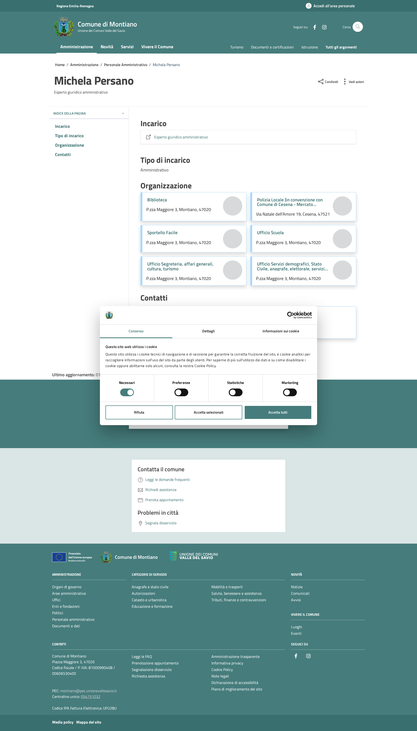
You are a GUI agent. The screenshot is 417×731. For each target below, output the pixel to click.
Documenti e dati (66, 626)
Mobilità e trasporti (227, 587)
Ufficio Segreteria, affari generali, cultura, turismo (180, 266)
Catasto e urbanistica (149, 600)
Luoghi (296, 627)
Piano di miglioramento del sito (236, 689)
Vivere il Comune (157, 46)
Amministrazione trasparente (235, 656)
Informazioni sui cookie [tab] (281, 331)
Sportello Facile (162, 232)
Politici (57, 613)
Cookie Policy (222, 669)
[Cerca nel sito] (358, 27)
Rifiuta (139, 412)
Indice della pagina (69, 113)
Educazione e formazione (152, 606)
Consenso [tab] (136, 331)
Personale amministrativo (73, 619)
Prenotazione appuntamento (155, 663)
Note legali (220, 676)
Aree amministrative (69, 593)
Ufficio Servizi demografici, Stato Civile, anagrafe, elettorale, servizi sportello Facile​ (291, 266)
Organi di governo (66, 587)
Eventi (296, 633)
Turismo (236, 47)
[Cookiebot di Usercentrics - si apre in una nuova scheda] (291, 315)
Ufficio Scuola (270, 232)
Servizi (127, 46)
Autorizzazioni (143, 593)
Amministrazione (76, 46)
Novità (107, 46)
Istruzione (309, 47)
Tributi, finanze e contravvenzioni (238, 600)
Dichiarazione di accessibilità (234, 682)
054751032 (90, 696)
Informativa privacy (227, 663)
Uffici (56, 600)
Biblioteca (157, 199)
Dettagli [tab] (208, 331)
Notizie (297, 587)
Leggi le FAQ (142, 656)
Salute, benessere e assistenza (236, 593)
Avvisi (296, 600)
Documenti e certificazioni (272, 47)
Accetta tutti (277, 412)
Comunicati (300, 593)
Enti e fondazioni (66, 606)
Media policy (62, 722)
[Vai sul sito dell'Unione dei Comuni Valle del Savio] (193, 556)
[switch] (181, 392)
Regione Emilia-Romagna (75, 5)
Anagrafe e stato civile (150, 587)
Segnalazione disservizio (152, 669)
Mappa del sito (88, 722)
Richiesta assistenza (148, 676)
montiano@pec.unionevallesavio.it (88, 691)
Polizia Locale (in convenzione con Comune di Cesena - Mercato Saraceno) (290, 201)
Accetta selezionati (208, 412)
